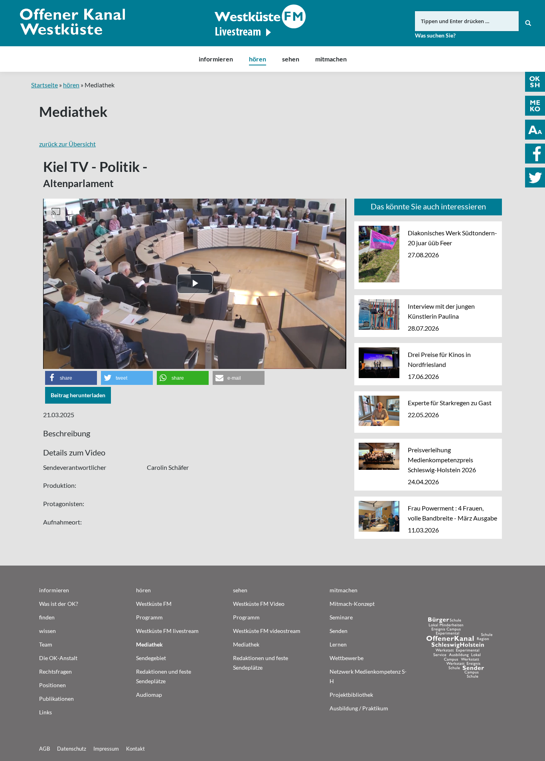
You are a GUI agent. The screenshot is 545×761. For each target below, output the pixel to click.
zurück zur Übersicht (67, 144)
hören (71, 85)
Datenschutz (71, 748)
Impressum (106, 748)
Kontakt (135, 748)
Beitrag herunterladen (78, 395)
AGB (44, 748)
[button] (71, 378)
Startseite (44, 85)
